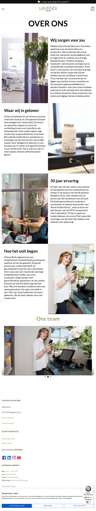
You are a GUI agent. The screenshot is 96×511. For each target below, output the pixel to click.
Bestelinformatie (8, 439)
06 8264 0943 (10, 474)
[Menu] (92, 486)
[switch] (88, 502)
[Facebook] (4, 458)
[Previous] (6, 351)
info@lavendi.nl (8, 423)
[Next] (89, 351)
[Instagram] (14, 458)
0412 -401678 (7, 418)
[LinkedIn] (9, 458)
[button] (3, 9)
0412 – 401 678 (11, 471)
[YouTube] (19, 458)
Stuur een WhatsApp (19, 480)
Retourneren (7, 443)
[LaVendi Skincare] (48, 9)
